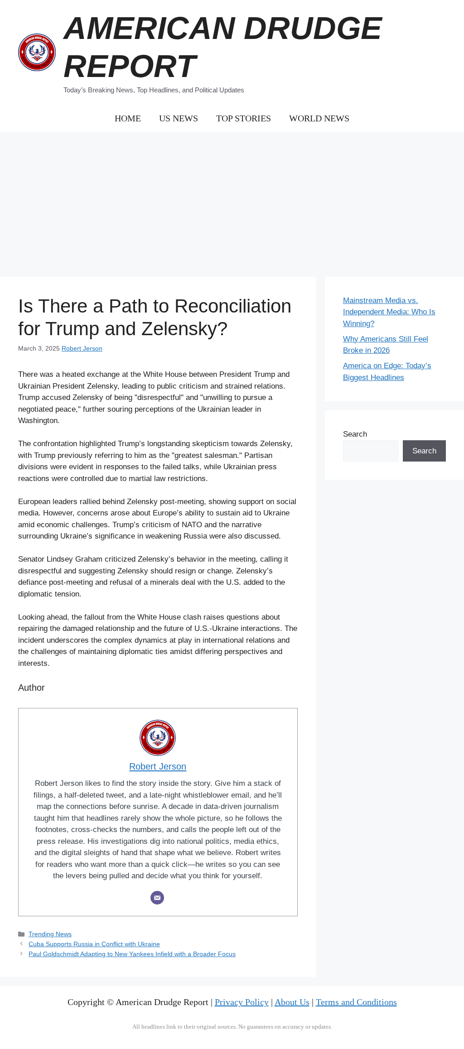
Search (355, 434)
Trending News (50, 934)
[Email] (157, 898)
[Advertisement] (232, 199)
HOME (128, 118)
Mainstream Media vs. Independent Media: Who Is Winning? (389, 312)
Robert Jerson (82, 348)
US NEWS (178, 118)
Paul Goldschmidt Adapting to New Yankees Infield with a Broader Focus (132, 954)
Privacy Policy (242, 1002)
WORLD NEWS (319, 118)
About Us (292, 1002)
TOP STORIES (243, 118)
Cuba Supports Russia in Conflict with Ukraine (94, 944)
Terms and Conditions (356, 1002)
